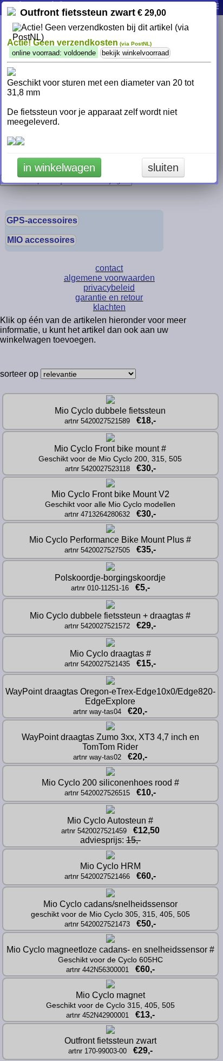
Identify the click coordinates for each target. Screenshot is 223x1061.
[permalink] (11, 12)
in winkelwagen (59, 167)
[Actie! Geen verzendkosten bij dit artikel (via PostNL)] (109, 32)
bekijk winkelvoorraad (135, 53)
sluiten (163, 167)
